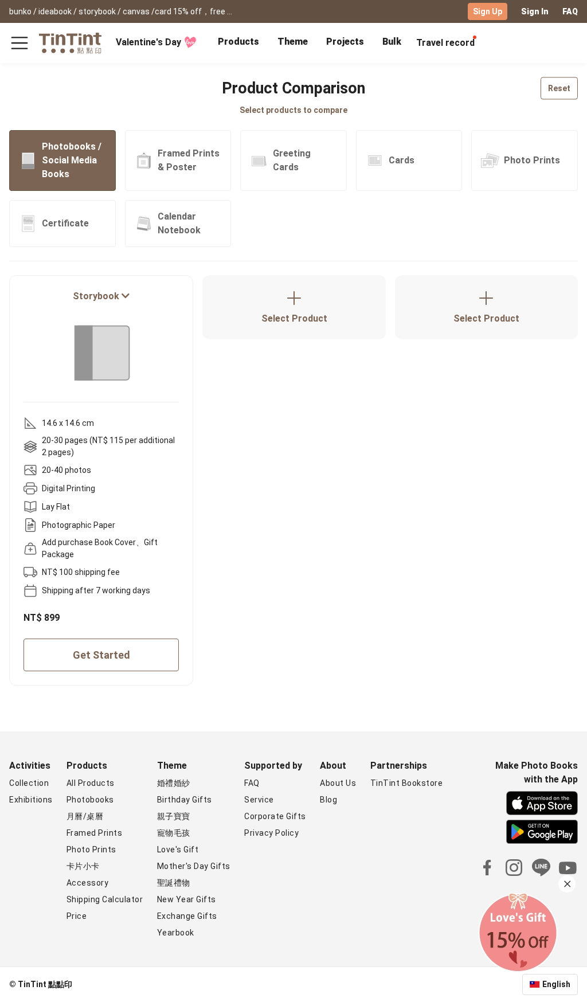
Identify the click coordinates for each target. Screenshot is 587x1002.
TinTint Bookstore (406, 783)
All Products (90, 783)
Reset (559, 88)
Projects (345, 41)
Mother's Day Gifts (193, 866)
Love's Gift (178, 849)
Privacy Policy (271, 832)
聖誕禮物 (173, 882)
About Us (338, 783)
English (556, 984)
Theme (292, 41)
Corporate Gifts (275, 816)
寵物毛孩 (173, 832)
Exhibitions (31, 799)
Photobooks (90, 799)
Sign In (535, 11)
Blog (328, 799)
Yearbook (175, 932)
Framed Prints (94, 832)
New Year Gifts (186, 899)
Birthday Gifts (184, 799)
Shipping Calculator (104, 899)
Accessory (87, 882)
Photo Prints (91, 849)
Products (238, 41)
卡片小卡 (83, 866)
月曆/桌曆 (85, 816)
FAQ (570, 11)
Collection (29, 783)
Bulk (391, 41)
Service (259, 799)
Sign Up (487, 11)
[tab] (238, 43)
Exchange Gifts (187, 916)
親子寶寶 (173, 816)
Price (76, 916)
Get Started (101, 655)
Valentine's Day (148, 42)
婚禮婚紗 (173, 783)
